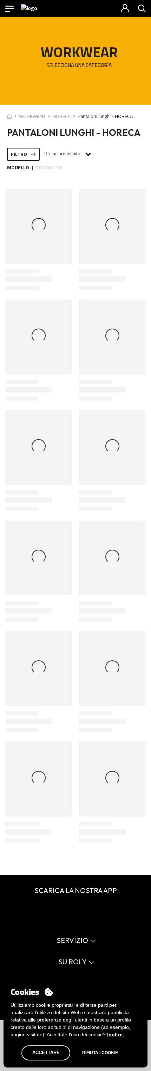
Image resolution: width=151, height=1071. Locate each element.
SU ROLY (72, 961)
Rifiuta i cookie (100, 1052)
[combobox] (67, 154)
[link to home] (9, 116)
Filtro (19, 154)
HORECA (62, 116)
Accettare (46, 1052)
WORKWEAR (32, 116)
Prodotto (49, 168)
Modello (18, 168)
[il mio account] (125, 8)
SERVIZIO (72, 940)
